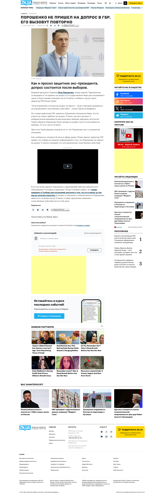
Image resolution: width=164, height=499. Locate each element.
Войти (120, 3)
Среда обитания (87, 464)
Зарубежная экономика (58, 461)
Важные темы (27, 8)
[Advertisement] (58, 275)
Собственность (118, 470)
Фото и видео (70, 3)
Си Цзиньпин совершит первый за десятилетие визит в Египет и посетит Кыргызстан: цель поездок (125, 263)
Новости (53, 3)
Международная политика (27, 461)
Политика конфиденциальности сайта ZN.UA (130, 492)
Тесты (99, 3)
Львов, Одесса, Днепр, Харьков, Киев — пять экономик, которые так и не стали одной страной (125, 251)
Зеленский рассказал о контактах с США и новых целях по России (124, 183)
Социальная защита (57, 458)
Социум (115, 458)
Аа (125, 3)
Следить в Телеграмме (50, 316)
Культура (85, 470)
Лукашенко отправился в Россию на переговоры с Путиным (124, 204)
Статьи (60, 3)
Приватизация (24, 470)
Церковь (84, 467)
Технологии (86, 461)
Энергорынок (23, 467)
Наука (84, 458)
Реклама (52, 437)
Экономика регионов (26, 473)
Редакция (52, 434)
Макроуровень (24, 464)
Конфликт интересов (57, 464)
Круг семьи (117, 464)
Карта (51, 443)
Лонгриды (91, 3)
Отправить (94, 250)
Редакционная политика (57, 440)
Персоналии (55, 470)
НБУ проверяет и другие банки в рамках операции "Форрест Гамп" (124, 194)
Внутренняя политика (26, 458)
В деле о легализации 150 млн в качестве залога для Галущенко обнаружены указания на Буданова (125, 239)
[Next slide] (141, 7)
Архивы (51, 431)
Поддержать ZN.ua (135, 3)
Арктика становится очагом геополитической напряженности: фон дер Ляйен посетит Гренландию (123, 217)
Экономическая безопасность (60, 467)
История (116, 461)
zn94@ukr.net (72, 443)
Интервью (81, 3)
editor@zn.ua (79, 448)
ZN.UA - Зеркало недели (129, 145)
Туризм (115, 467)
